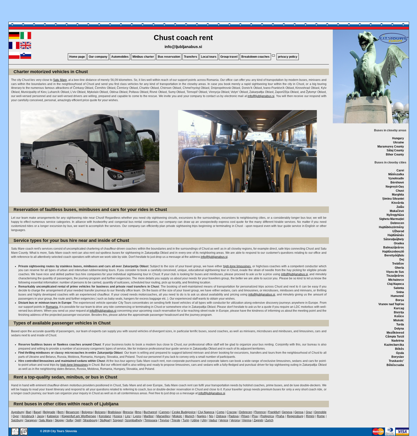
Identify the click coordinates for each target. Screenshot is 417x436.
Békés (399, 349)
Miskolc (398, 320)
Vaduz (213, 420)
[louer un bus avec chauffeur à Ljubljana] (14, 48)
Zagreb (258, 420)
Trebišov (398, 263)
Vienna (246, 420)
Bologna (87, 412)
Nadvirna (397, 340)
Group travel (228, 56)
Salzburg (17, 420)
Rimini (310, 416)
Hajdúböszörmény (391, 227)
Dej (401, 259)
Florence (260, 412)
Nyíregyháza (395, 215)
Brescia (128, 412)
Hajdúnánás (396, 235)
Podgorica (267, 416)
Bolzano (100, 412)
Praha (280, 416)
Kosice (117, 416)
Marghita (398, 194)
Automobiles (120, 56)
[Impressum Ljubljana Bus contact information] (15, 432)
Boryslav (397, 357)
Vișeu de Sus (395, 272)
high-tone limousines (237, 266)
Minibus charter (143, 56)
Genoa (298, 412)
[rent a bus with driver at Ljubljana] (25, 48)
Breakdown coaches (255, 56)
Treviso (164, 420)
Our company (98, 56)
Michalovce (396, 279)
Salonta (399, 288)
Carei (400, 170)
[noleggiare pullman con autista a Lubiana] (25, 38)
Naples (201, 416)
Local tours (208, 56)
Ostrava (221, 416)
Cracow (232, 412)
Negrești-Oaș (395, 186)
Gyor (16, 416)
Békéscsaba (395, 365)
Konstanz (105, 416)
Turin (185, 420)
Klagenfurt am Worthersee (79, 416)
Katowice (53, 416)
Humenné (397, 296)
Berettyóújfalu (394, 255)
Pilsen (245, 416)
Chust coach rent (183, 38)
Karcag (399, 308)
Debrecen (397, 223)
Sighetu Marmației (391, 219)
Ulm (204, 420)
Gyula (400, 353)
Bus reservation (169, 56)
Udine (195, 420)
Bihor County (395, 154)
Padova (234, 416)
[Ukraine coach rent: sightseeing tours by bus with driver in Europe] (393, 43)
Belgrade (49, 412)
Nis (211, 416)
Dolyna (399, 328)
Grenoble (320, 412)
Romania (52, 307)
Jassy (40, 416)
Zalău (400, 207)
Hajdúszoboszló (393, 251)
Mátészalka (396, 174)
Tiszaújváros (395, 275)
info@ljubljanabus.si (183, 47)
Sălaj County (395, 150)
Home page (77, 56)
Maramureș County (390, 146)
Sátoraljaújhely (393, 239)
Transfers (190, 56)
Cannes (164, 412)
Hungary (398, 138)
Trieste (175, 420)
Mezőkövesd (395, 332)
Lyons (137, 416)
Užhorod (398, 231)
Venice (223, 420)
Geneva (287, 412)
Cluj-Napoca (395, 284)
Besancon (72, 412)
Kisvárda (397, 202)
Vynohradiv (396, 178)
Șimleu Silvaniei (393, 198)
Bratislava (114, 412)
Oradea (399, 243)
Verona (235, 420)
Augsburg (17, 412)
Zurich (269, 420)
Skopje (59, 420)
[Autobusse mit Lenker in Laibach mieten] (14, 38)
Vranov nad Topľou (391, 304)
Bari (28, 412)
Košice (399, 316)
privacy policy (287, 56)
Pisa (255, 416)
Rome (321, 416)
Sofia (69, 420)
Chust (400, 190)
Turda (400, 324)
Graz (309, 412)
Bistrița (399, 312)
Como (220, 412)
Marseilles (163, 416)
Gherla (399, 267)
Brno (138, 412)
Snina (400, 292)
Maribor (149, 416)
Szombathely (133, 420)
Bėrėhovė (397, 182)
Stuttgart (105, 420)
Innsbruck (27, 416)
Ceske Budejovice (184, 412)
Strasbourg (90, 420)
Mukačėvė (397, 211)
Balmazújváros (393, 247)
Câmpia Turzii (394, 336)
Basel (37, 412)
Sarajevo (31, 420)
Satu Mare (60, 80)
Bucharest (150, 412)
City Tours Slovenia (63, 431)
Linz (128, 416)
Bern (60, 412)
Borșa (400, 300)
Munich (190, 416)
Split (78, 420)
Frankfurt (274, 412)
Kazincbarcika (394, 344)
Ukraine (398, 142)
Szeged (118, 420)
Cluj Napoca (206, 412)
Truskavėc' (396, 361)
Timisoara (150, 420)
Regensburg (295, 416)
